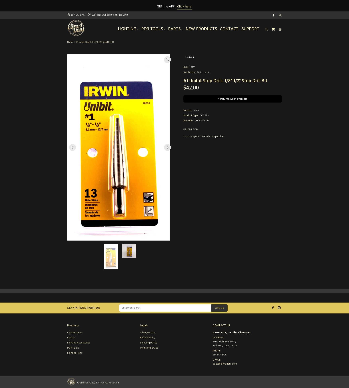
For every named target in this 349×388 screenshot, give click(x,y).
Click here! (184, 6)
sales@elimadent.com (225, 364)
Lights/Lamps (74, 333)
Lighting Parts (74, 353)
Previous (72, 147)
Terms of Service (149, 348)
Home (70, 42)
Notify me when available (232, 99)
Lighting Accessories (78, 343)
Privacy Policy (147, 333)
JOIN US (219, 308)
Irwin (196, 110)
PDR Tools (73, 348)
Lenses (71, 338)
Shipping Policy (148, 343)
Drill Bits (204, 115)
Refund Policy (147, 338)
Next (167, 147)
